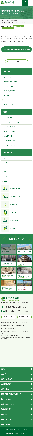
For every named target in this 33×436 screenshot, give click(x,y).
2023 (5, 172)
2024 (5, 167)
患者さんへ (7, 77)
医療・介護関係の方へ (10, 91)
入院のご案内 (14, 220)
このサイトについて (22, 429)
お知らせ (7, 20)
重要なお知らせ (8, 104)
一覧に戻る (17, 62)
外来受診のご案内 (15, 188)
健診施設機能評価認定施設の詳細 (16, 49)
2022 (5, 176)
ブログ (6, 100)
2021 (5, 181)
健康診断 (12, 204)
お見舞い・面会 (14, 228)
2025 (5, 163)
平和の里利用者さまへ (10, 86)
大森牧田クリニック (9, 140)
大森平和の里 (8, 136)
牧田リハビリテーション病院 (12, 122)
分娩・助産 (13, 212)
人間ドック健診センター (7, 28)
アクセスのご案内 (15, 196)
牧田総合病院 (8, 118)
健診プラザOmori (9, 131)
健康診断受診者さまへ (16, 20)
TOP (2, 20)
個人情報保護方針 (10, 429)
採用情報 (7, 95)
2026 (5, 158)
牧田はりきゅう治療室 (10, 145)
